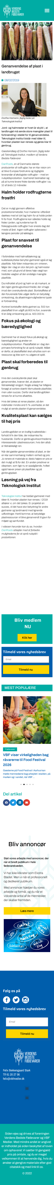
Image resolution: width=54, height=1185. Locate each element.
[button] (47, 10)
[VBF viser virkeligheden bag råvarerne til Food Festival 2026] (27, 720)
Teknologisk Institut (12, 496)
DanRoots (7, 164)
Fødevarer (10, 749)
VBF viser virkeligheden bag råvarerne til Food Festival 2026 (26, 760)
